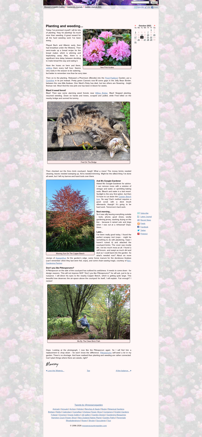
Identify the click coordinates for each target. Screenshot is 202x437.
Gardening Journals (75, 7)
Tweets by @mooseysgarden (88, 405)
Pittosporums (106, 353)
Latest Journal (146, 217)
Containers (108, 412)
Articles (80, 409)
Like (149, 7)
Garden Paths (109, 418)
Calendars (67, 412)
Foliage (54, 415)
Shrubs (91, 420)
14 (148, 35)
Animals (56, 409)
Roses (84, 420)
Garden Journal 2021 (93, 7)
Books (104, 409)
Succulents (101, 420)
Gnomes (62, 415)
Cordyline (50, 80)
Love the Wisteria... (56, 371)
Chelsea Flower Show (92, 412)
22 (151, 37)
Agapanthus (61, 258)
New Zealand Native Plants (89, 418)
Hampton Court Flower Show (63, 418)
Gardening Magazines (116, 415)
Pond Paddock (111, 78)
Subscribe (140, 7)
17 (135, 37)
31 (135, 42)
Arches (73, 409)
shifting (49, 68)
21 (148, 37)
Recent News (145, 220)
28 (148, 40)
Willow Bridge (101, 93)
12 (142, 35)
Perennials (121, 418)
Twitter (143, 230)
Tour (109, 420)
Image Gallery (74, 415)
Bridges (51, 412)
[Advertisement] (101, 17)
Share (156, 7)
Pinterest (144, 234)
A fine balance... (123, 371)
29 (151, 40)
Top (88, 371)
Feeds (142, 223)
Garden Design (98, 415)
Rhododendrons (73, 420)
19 (142, 37)
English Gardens (121, 412)
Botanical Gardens (116, 409)
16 (154, 35)
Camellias (77, 412)
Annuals (64, 409)
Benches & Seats (92, 409)
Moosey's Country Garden (54, 7)
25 (139, 40)
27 (145, 40)
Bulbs (58, 412)
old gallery (86, 415)
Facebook (144, 227)
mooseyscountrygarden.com (94, 426)
